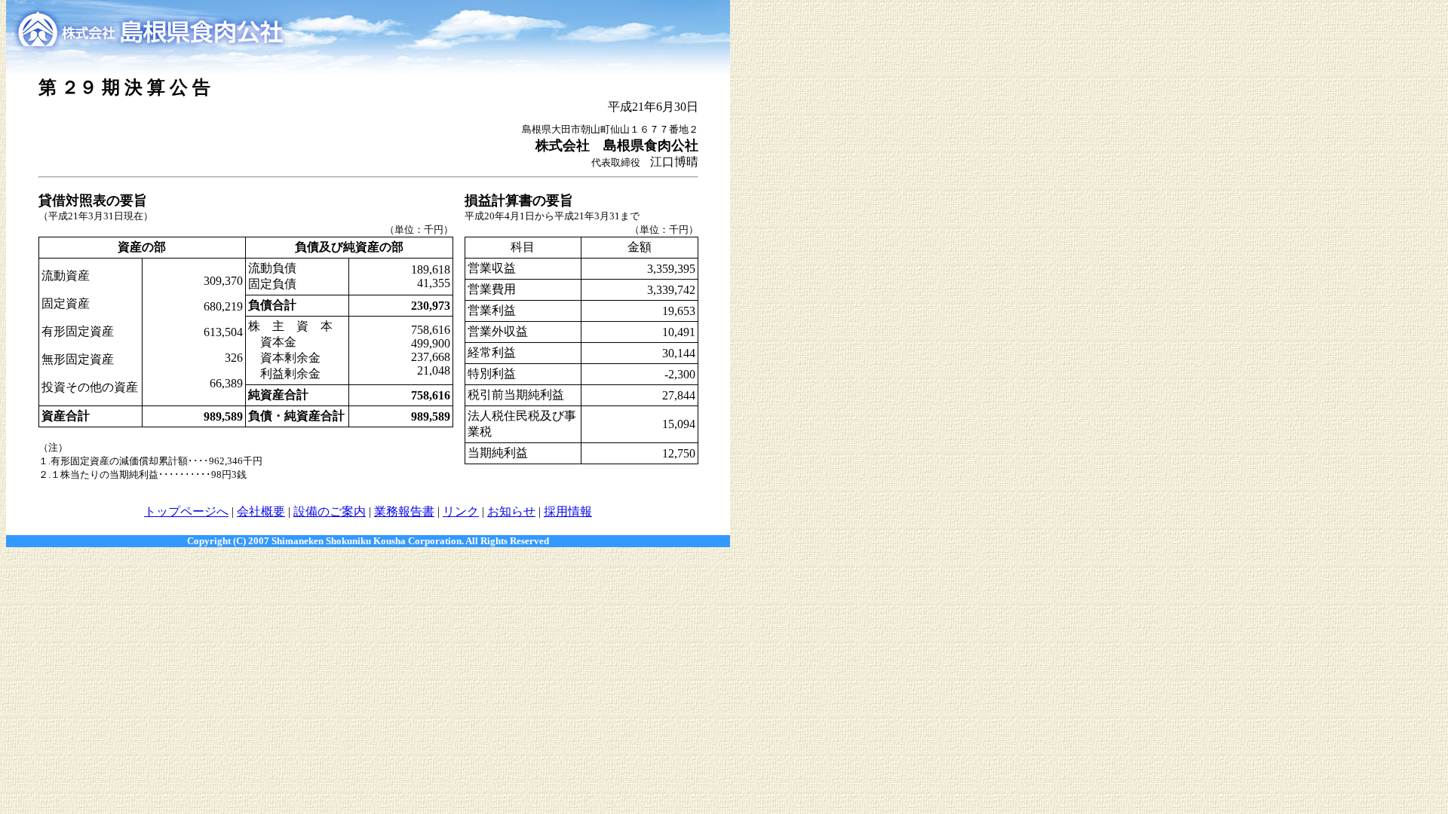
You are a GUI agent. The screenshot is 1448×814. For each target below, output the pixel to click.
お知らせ (511, 511)
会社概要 (261, 511)
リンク (461, 511)
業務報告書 (404, 511)
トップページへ (186, 511)
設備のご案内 (329, 511)
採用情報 (568, 511)
